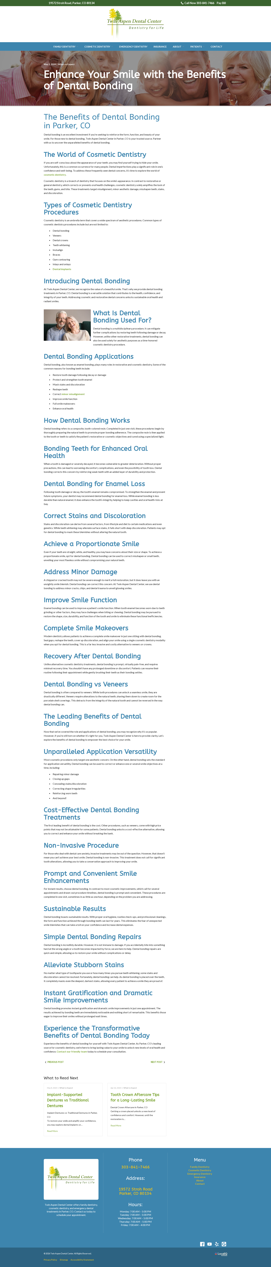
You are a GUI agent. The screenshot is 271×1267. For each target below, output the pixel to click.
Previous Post (56, 1062)
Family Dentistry (64, 46)
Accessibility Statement (82, 1260)
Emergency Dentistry (133, 46)
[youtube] (209, 1244)
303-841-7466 (135, 1167)
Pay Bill (221, 3)
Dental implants (62, 269)
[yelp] (216, 1244)
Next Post (156, 1062)
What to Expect (66, 64)
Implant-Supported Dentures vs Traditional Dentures (68, 1100)
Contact (216, 46)
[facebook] (202, 1244)
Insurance (160, 46)
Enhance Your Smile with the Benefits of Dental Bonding (135, 80)
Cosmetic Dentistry (97, 46)
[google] (224, 1244)
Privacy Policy (50, 1260)
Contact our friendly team (72, 1051)
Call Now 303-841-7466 (199, 3)
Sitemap (64, 1260)
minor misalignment (73, 393)
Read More (52, 1131)
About (177, 46)
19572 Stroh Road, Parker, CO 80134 (71, 3)
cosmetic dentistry (55, 174)
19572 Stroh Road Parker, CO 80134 (135, 1191)
